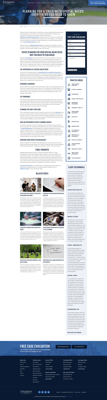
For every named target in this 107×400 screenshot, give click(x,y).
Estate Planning (36, 381)
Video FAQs (57, 2)
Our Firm (38, 2)
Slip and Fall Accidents (37, 375)
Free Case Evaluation (63, 346)
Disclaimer (84, 392)
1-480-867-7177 (66, 368)
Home (21, 26)
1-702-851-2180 (81, 368)
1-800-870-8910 (80, 346)
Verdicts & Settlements (48, 2)
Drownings (35, 379)
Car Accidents (35, 362)
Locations (73, 2)
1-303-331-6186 (49, 368)
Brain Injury (35, 377)
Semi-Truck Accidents (37, 364)
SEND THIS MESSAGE (72, 70)
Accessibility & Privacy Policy (67, 392)
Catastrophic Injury (36, 368)
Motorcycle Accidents (37, 373)
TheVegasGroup (69, 396)
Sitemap (58, 392)
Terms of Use (77, 392)
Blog (63, 2)
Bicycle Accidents (36, 371)
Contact (67, 2)
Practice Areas (31, 2)
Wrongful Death (36, 366)
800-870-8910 (49, 379)
